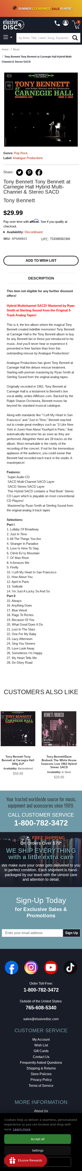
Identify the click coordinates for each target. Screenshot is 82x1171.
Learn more (21, 1129)
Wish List (41, 1045)
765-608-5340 (41, 1007)
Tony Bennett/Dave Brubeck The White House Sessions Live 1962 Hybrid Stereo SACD (59, 762)
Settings (38, 1150)
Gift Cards (41, 1051)
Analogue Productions (28, 158)
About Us (41, 1111)
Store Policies (41, 1074)
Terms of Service (41, 1085)
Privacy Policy (41, 1080)
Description (41, 278)
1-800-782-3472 (41, 823)
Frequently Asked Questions (41, 1062)
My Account (41, 1039)
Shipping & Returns (41, 1068)
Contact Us (41, 1057)
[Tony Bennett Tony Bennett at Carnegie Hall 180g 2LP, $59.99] (18, 729)
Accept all (38, 1139)
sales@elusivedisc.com (41, 1019)
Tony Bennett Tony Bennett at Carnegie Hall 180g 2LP (18, 760)
